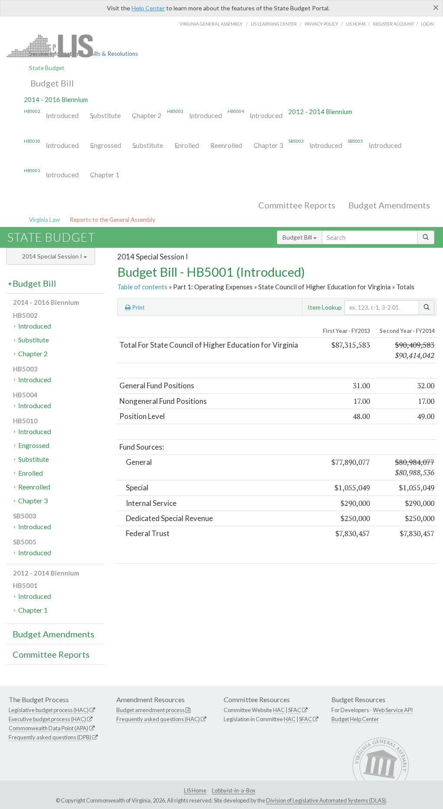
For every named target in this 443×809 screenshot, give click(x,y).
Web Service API (393, 710)
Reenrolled (226, 145)
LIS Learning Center (274, 23)
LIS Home (195, 790)
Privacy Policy (321, 23)
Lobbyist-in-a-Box (233, 790)
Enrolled (186, 145)
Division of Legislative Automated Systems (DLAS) (326, 800)
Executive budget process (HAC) (47, 719)
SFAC (294, 710)
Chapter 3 (268, 145)
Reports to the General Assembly (112, 219)
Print (138, 307)
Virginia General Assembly (211, 23)
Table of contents (142, 287)
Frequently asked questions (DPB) (50, 737)
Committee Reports (296, 205)
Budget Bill (52, 83)
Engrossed (105, 145)
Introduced (62, 115)
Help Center (148, 8)
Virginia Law (44, 219)
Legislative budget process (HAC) (49, 710)
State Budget (46, 67)
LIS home (356, 23)
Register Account (393, 23)
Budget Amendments (389, 205)
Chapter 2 (146, 115)
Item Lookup (325, 307)
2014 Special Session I (52, 256)
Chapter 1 (104, 174)
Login (427, 23)
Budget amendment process (150, 710)
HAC (279, 710)
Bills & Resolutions (114, 53)
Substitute (105, 115)
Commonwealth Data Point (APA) (48, 728)
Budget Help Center (355, 719)
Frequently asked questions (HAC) (158, 719)
